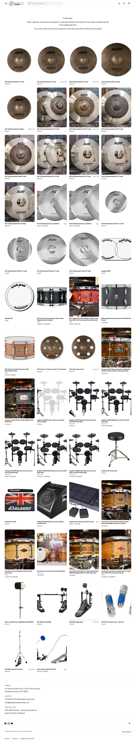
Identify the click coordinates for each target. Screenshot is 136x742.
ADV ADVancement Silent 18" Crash (48, 271)
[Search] (28, 3)
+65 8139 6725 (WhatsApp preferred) (20, 699)
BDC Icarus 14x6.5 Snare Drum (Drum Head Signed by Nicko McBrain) (50, 319)
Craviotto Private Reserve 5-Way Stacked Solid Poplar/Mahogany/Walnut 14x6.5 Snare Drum (83, 572)
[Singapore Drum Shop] (16, 3)
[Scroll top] (133, 739)
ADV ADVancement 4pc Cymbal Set (48, 224)
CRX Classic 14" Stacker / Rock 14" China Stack (51, 369)
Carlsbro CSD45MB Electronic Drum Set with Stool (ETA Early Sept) (18, 471)
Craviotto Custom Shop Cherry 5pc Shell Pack (51, 571)
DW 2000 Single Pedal (76, 622)
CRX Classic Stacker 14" (76, 369)
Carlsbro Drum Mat (10, 522)
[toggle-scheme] (119, 3)
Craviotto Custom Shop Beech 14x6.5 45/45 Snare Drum (18, 572)
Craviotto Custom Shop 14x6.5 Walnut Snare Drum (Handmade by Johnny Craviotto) (115, 522)
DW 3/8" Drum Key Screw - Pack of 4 (112, 622)
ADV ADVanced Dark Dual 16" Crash (80, 129)
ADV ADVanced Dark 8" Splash (14, 129)
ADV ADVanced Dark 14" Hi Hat (14, 82)
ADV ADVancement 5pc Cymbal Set (80, 224)
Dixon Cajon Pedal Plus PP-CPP (46, 669)
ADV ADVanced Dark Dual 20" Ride (15, 176)
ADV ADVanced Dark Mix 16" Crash (80, 176)
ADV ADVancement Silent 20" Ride (80, 271)
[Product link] (20, 62)
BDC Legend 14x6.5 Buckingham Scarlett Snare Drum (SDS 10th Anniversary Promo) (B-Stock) (83, 319)
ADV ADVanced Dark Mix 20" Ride (15, 224)
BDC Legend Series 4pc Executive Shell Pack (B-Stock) (116, 319)
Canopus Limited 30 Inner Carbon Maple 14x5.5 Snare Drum (19, 421)
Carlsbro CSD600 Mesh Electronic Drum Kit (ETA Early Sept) (52, 471)
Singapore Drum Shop (15, 731)
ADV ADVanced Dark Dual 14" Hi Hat (48, 129)
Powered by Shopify (27, 731)
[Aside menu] (7, 3)
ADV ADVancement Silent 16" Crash (16, 271)
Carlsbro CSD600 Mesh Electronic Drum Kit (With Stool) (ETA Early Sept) (82, 471)
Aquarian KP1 (9, 318)
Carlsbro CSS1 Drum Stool (109, 471)
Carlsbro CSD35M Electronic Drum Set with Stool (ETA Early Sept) (82, 421)
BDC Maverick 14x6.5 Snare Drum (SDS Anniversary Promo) (17, 370)
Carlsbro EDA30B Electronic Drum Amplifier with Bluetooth (50, 522)
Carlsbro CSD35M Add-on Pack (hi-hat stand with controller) (50, 421)
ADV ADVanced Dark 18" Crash (78, 82)
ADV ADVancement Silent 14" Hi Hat (112, 224)
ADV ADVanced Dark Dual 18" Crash (112, 129)
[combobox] (46, 3)
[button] (124, 3)
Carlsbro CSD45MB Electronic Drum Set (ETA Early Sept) (115, 421)
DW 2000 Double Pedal (44, 622)
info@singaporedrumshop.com (17, 702)
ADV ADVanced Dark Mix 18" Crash (112, 176)
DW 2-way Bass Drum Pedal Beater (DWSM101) (19, 622)
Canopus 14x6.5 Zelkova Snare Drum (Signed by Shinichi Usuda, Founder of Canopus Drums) (116, 370)
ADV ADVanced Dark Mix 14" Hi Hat (48, 176)
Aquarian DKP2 (106, 271)
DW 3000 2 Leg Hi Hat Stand (14, 669)
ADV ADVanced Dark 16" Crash (46, 82)
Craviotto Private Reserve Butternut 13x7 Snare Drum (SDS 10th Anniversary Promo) (116, 572)
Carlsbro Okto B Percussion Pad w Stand (81, 522)
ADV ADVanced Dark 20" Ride (110, 82)
